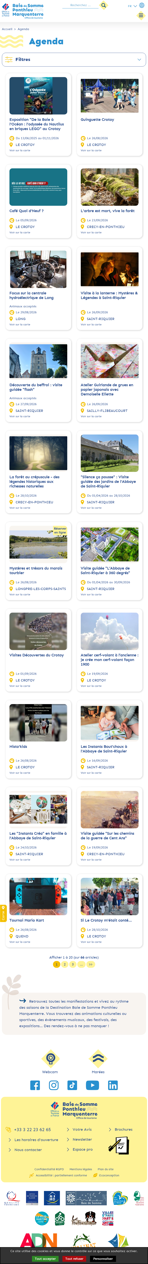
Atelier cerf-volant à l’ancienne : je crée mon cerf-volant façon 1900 (110, 660)
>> (90, 964)
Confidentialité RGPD (49, 1169)
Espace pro (83, 1149)
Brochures (123, 1129)
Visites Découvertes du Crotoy (36, 655)
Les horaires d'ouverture (36, 1140)
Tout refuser (74, 1259)
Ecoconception (109, 1175)
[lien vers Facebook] (35, 1085)
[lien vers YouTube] (92, 1085)
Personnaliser (103, 1259)
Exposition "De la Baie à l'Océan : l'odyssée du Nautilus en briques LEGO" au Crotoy (36, 124)
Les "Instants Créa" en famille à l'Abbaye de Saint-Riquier (38, 835)
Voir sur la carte (19, 150)
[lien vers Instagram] (54, 1085)
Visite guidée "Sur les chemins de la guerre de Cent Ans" (107, 835)
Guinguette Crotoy (97, 119)
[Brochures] (118, 1145)
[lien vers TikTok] (72, 1085)
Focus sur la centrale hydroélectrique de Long (31, 295)
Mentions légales (81, 1169)
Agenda (23, 29)
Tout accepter (45, 1259)
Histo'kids (18, 746)
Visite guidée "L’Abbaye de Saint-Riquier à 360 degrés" (105, 570)
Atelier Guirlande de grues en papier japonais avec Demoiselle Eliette (107, 389)
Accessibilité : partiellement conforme (61, 1175)
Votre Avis (82, 1129)
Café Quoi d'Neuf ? (26, 211)
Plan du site (106, 1169)
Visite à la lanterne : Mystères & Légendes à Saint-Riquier (109, 295)
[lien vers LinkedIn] (113, 1085)
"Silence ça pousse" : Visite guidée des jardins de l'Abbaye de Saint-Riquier (108, 481)
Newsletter (82, 1139)
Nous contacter (28, 1150)
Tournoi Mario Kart (26, 920)
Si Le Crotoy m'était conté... (106, 920)
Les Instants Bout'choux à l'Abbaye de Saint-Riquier (104, 748)
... (81, 964)
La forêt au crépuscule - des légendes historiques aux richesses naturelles (34, 481)
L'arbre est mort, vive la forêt (108, 211)
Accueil (7, 29)
